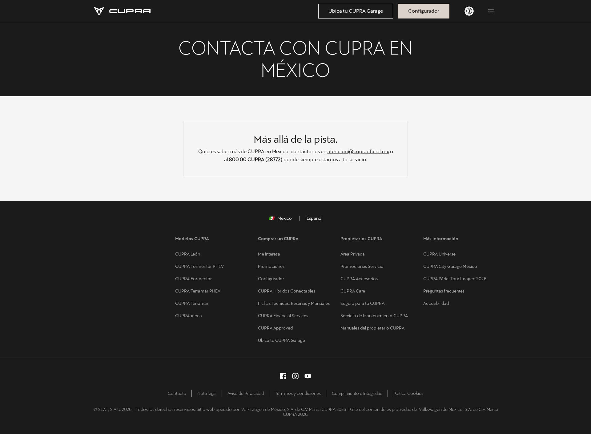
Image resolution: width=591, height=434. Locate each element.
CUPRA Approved (275, 328)
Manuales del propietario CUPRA (372, 328)
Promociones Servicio (362, 266)
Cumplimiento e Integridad (357, 393)
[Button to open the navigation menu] (491, 11)
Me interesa (269, 254)
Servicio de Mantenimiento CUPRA (374, 315)
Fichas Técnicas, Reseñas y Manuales (294, 303)
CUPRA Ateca (188, 315)
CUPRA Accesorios (359, 278)
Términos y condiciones (298, 393)
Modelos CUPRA (192, 238)
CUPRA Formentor (193, 278)
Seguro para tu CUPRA (362, 303)
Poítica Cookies (408, 393)
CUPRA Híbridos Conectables (286, 291)
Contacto (177, 393)
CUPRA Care (352, 291)
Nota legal (206, 393)
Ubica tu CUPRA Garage (355, 11)
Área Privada (352, 254)
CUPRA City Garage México (450, 266)
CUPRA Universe (439, 254)
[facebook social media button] (283, 376)
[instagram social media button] (295, 376)
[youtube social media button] (308, 376)
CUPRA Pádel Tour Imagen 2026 (454, 278)
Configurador (423, 11)
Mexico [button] (284, 218)
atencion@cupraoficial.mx (358, 151)
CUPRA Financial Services (283, 315)
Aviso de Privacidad (245, 393)
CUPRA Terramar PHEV (197, 291)
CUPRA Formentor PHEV (199, 266)
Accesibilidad (436, 303)
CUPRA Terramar (191, 303)
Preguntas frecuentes (443, 291)
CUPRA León (187, 254)
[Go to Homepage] (122, 11)
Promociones (271, 266)
